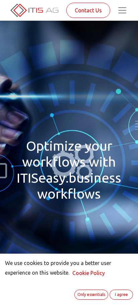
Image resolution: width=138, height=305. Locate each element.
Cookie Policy (88, 273)
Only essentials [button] (91, 294)
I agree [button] (121, 294)
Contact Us (88, 10)
